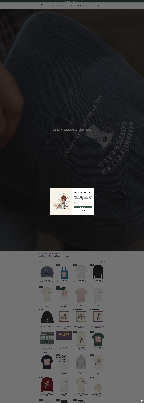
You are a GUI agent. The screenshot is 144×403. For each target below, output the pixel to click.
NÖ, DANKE (83, 210)
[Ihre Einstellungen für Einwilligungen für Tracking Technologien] (142, 401)
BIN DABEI (83, 207)
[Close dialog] (92, 189)
